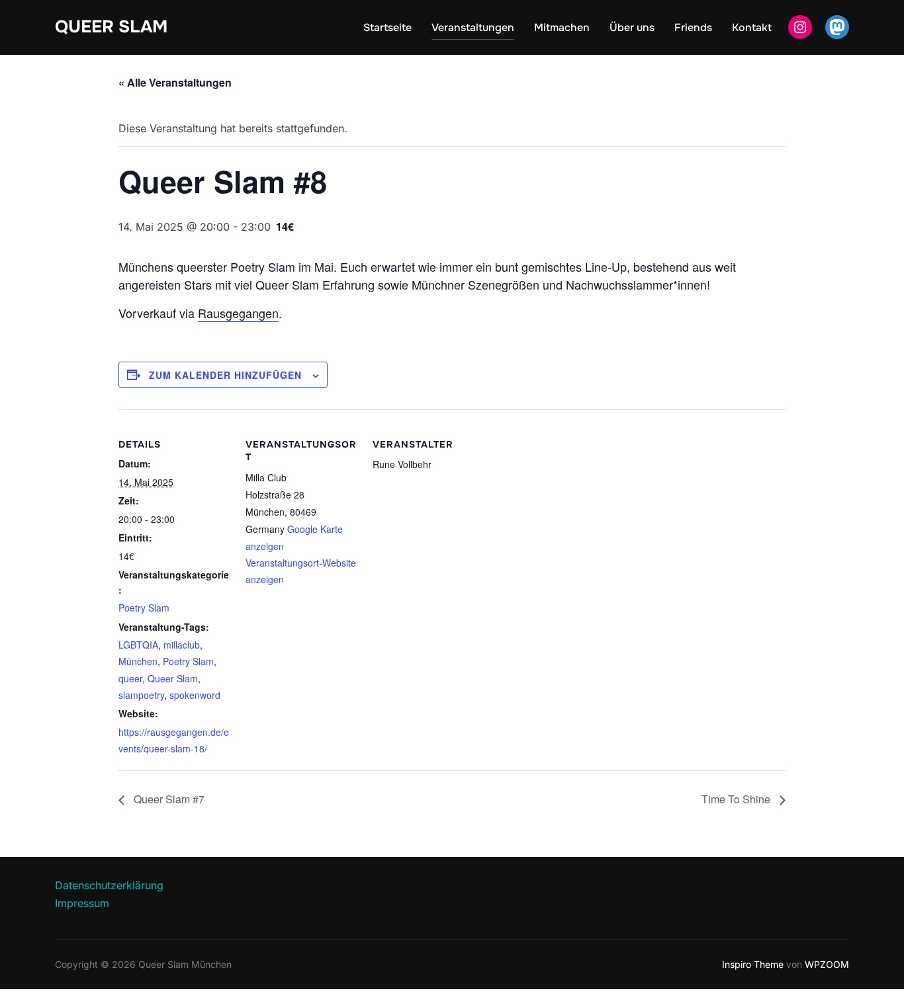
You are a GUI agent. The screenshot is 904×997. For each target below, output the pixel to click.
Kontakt (752, 27)
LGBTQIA (138, 644)
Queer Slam (111, 27)
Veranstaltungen (472, 27)
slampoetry (141, 694)
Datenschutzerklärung (109, 885)
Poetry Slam (143, 607)
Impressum (82, 903)
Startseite (387, 27)
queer (130, 678)
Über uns (632, 27)
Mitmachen (562, 27)
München (138, 661)
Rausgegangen (238, 312)
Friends (693, 27)
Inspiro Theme (753, 964)
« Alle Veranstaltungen (175, 82)
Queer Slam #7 (167, 799)
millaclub (181, 644)
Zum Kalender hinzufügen (225, 374)
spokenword (194, 694)
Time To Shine (737, 799)
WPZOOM (827, 964)
